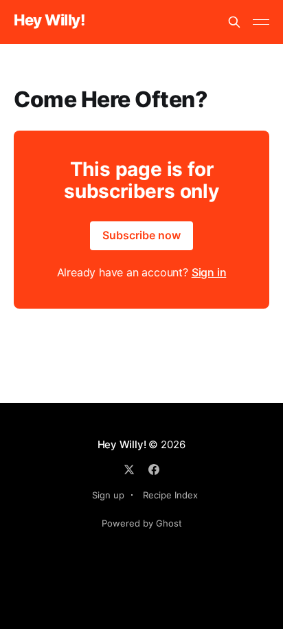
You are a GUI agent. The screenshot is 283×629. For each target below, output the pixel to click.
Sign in (209, 272)
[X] (129, 469)
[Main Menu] (261, 22)
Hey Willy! (49, 20)
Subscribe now (141, 235)
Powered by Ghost (142, 523)
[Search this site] (234, 22)
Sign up (108, 494)
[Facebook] (153, 469)
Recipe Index (170, 494)
